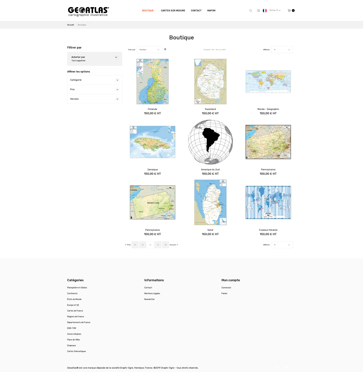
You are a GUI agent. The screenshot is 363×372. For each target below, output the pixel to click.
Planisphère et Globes (77, 287)
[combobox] (149, 49)
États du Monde (74, 299)
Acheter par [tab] (78, 57)
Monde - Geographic (268, 109)
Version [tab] (74, 99)
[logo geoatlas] (88, 10)
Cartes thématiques (76, 351)
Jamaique (152, 169)
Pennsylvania (268, 169)
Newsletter (149, 299)
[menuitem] (148, 11)
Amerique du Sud (210, 169)
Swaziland (210, 109)
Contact (148, 287)
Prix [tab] (72, 89)
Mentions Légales (152, 293)
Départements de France (78, 322)
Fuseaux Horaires (268, 230)
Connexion (226, 287)
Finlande (152, 109)
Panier (224, 293)
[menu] (179, 11)
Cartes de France (75, 311)
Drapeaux (71, 345)
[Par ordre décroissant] (165, 50)
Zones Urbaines (74, 334)
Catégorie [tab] (76, 80)
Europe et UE (73, 305)
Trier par (131, 50)
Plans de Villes (73, 340)
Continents (72, 293)
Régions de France (75, 316)
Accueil (70, 25)
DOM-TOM (71, 328)
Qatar (210, 230)
